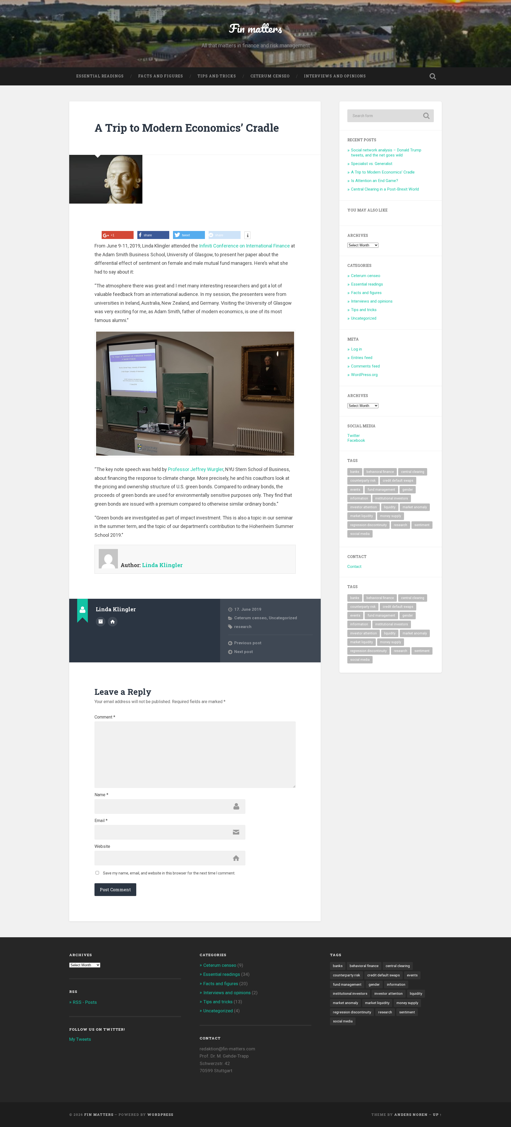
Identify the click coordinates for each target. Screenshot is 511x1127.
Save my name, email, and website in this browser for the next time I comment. (169, 873)
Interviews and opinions (335, 76)
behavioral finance (380, 472)
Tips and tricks (216, 76)
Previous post (247, 643)
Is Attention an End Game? (374, 180)
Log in (356, 349)
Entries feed (361, 357)
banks (354, 472)
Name (101, 795)
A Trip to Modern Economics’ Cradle (186, 128)
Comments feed (365, 366)
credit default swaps (398, 480)
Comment (104, 717)
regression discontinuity (368, 525)
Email (101, 821)
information (359, 498)
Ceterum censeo (270, 76)
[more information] (247, 236)
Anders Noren (411, 1114)
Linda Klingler (162, 565)
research (243, 626)
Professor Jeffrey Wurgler (195, 469)
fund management (381, 490)
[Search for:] (390, 115)
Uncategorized (283, 618)
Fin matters (255, 28)
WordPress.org (364, 374)
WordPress (160, 1114)
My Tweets (80, 1039)
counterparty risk (363, 480)
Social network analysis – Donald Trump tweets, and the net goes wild (386, 153)
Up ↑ (437, 1114)
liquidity (389, 507)
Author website (112, 621)
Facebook (356, 440)
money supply (390, 516)
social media (360, 534)
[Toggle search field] (433, 76)
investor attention (363, 507)
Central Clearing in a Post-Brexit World (385, 189)
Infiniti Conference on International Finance (244, 246)
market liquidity (361, 516)
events (355, 490)
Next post (243, 651)
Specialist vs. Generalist (371, 163)
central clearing (412, 472)
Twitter (353, 435)
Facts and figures (160, 76)
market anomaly (415, 507)
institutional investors (391, 498)
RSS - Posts (85, 1002)
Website (102, 846)
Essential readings (100, 76)
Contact (354, 566)
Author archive (100, 621)
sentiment (422, 525)
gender (407, 490)
